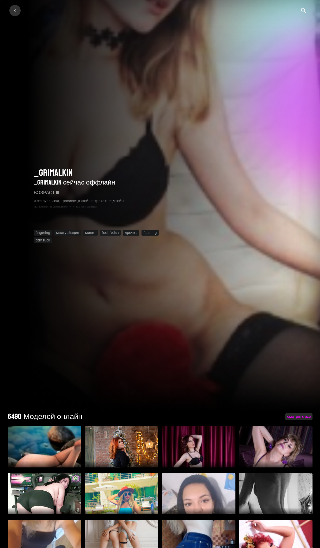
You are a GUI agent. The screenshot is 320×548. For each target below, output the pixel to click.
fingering (43, 232)
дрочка (131, 232)
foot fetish (110, 232)
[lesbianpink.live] (15, 10)
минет (90, 232)
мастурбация (67, 232)
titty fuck (43, 240)
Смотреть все (299, 416)
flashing (150, 232)
